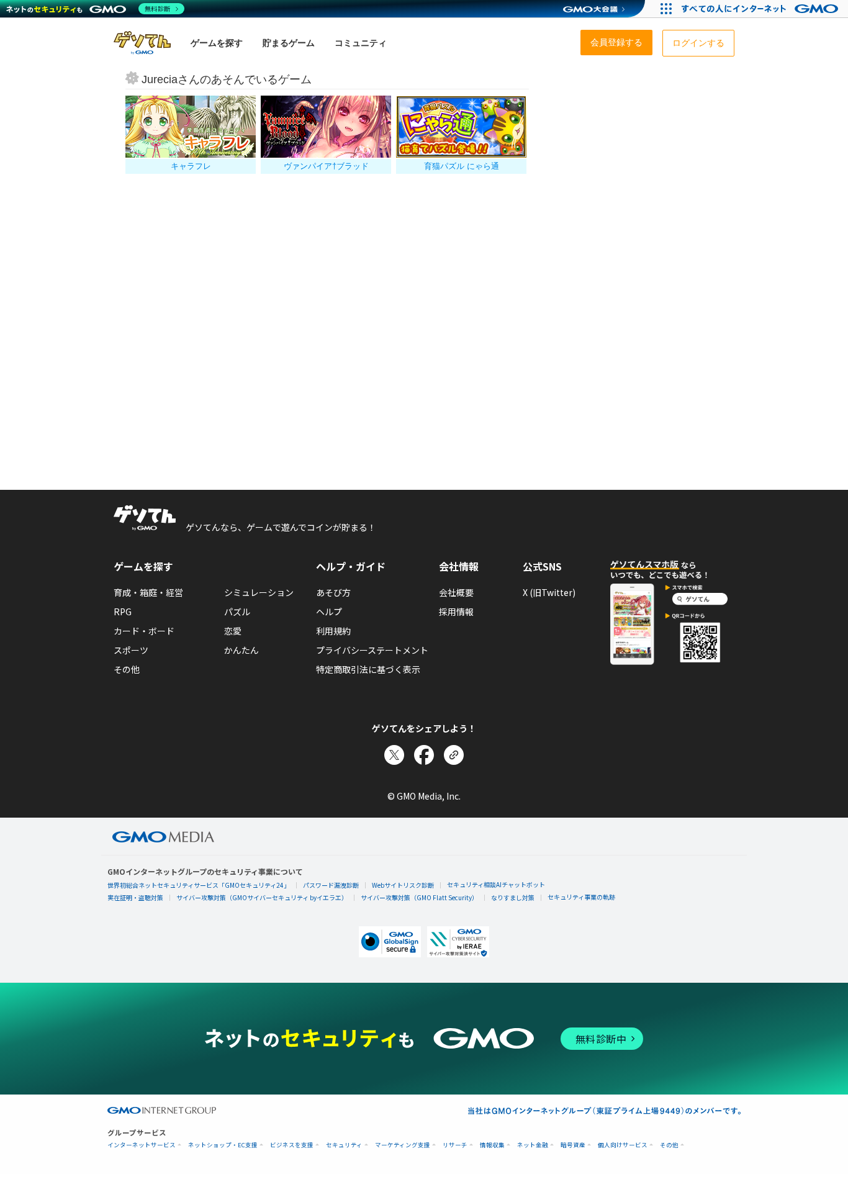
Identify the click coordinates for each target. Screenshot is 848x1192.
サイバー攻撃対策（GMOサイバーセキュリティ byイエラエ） (262, 897)
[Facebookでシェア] (424, 755)
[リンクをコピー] (454, 755)
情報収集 (492, 1145)
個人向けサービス (622, 1145)
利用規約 (333, 631)
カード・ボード (144, 631)
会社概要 (456, 592)
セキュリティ (344, 1145)
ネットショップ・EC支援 (223, 1145)
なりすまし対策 (513, 897)
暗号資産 (573, 1145)
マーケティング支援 (402, 1145)
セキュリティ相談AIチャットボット (496, 884)
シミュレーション (259, 592)
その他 (127, 669)
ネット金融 (532, 1145)
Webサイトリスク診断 (403, 885)
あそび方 (333, 592)
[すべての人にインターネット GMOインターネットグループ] (761, 8)
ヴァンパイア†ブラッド (326, 166)
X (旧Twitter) (549, 592)
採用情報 (456, 611)
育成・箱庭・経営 (148, 592)
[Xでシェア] (394, 755)
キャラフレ (191, 166)
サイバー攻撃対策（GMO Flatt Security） (419, 897)
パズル (237, 611)
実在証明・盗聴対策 (135, 897)
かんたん (241, 650)
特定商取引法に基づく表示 (368, 669)
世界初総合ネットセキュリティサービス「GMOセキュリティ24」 (198, 885)
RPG (123, 611)
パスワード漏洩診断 (331, 885)
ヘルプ (329, 611)
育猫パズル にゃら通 (461, 166)
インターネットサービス (141, 1145)
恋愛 (232, 631)
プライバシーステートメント (372, 650)
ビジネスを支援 (291, 1145)
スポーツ (131, 650)
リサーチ (455, 1145)
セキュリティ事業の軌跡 (581, 896)
